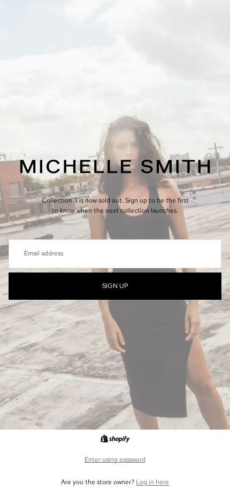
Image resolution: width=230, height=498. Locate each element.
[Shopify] (115, 438)
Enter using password (115, 459)
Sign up (115, 286)
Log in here (152, 482)
